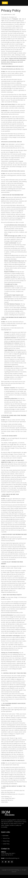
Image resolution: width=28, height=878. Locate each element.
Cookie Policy (5, 843)
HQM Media (5, 835)
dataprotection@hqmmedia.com (12, 255)
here (23, 446)
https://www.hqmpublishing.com (13, 31)
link (8, 450)
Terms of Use (6, 838)
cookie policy (4, 168)
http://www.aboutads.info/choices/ (10, 650)
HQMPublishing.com (6, 19)
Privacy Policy (5, 841)
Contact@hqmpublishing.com (8, 29)
